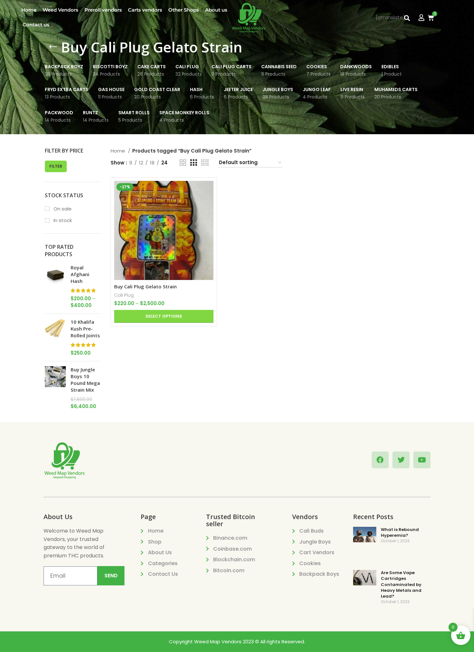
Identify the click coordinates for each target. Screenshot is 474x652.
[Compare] (209, 191)
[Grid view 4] (205, 162)
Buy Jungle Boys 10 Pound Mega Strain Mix (85, 379)
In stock (62, 220)
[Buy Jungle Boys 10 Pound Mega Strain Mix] (55, 388)
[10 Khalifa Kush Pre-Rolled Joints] (55, 337)
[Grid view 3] (193, 162)
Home (28, 10)
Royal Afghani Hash (80, 274)
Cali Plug (124, 295)
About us (216, 10)
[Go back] (53, 47)
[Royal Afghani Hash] (55, 286)
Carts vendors (145, 10)
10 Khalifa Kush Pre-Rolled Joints (85, 329)
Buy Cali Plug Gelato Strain (145, 286)
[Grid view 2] (183, 162)
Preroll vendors (103, 10)
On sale (62, 208)
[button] (406, 18)
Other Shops (183, 10)
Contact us (36, 25)
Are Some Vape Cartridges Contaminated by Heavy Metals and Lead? (401, 584)
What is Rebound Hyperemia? (400, 532)
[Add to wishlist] (209, 220)
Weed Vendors (60, 10)
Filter (55, 166)
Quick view (209, 206)
